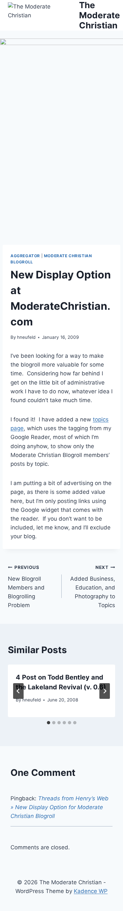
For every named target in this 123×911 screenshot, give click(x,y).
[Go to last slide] (18, 691)
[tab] (48, 722)
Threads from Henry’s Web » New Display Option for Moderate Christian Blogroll (59, 807)
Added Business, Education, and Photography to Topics (92, 586)
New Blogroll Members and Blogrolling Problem (26, 586)
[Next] (104, 691)
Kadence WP (91, 891)
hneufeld (26, 337)
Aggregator (25, 255)
